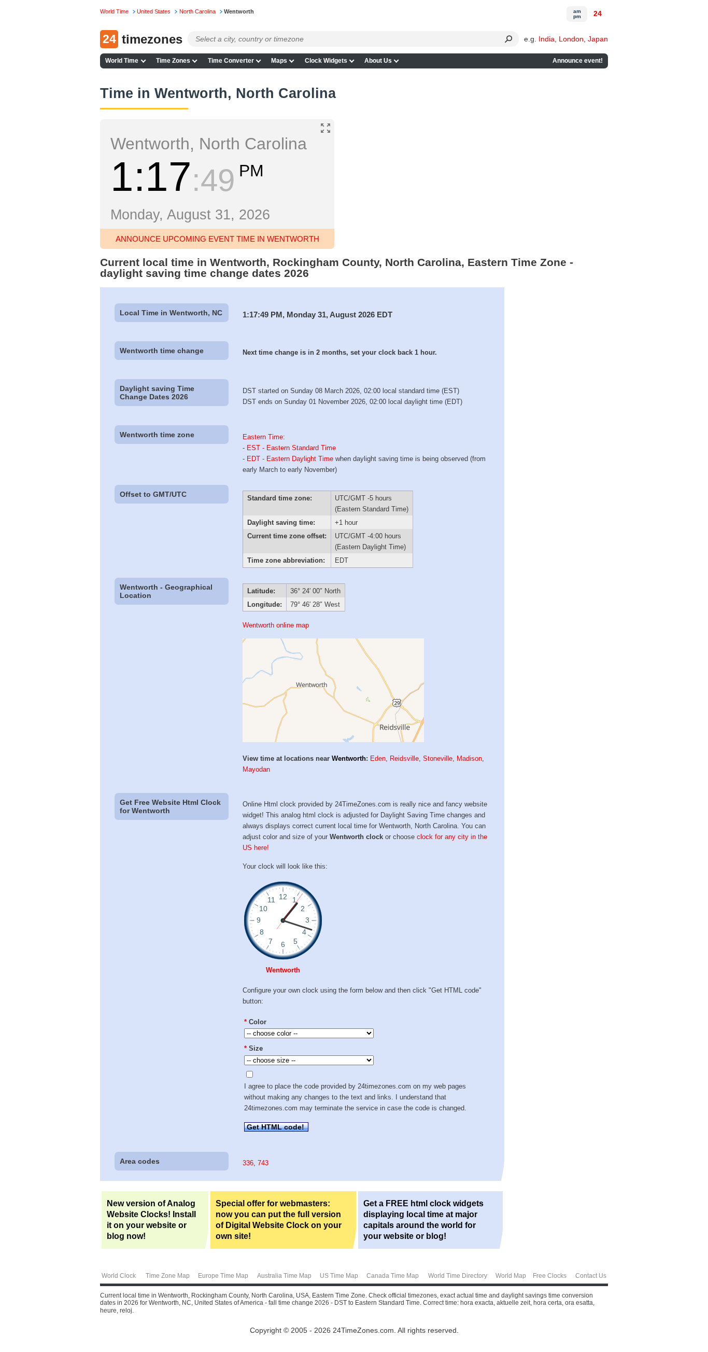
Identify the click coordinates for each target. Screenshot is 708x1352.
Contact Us (590, 1275)
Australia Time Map (284, 1275)
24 (597, 13)
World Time (121, 60)
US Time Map (339, 1275)
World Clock (119, 1275)
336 (248, 1163)
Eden (378, 758)
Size (253, 1048)
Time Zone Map (168, 1275)
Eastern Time (263, 437)
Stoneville (437, 758)
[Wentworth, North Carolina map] (333, 740)
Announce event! (578, 60)
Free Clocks (550, 1275)
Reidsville (404, 758)
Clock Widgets (326, 60)
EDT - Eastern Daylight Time (290, 459)
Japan (598, 39)
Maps (279, 60)
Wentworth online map (276, 625)
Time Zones (173, 60)
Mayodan (256, 769)
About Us (378, 60)
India (547, 39)
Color (255, 1022)
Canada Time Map (392, 1275)
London (571, 39)
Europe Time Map (223, 1275)
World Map (510, 1275)
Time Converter (231, 60)
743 (263, 1163)
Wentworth (349, 758)
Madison (469, 758)
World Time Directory (457, 1275)
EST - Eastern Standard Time (291, 448)
